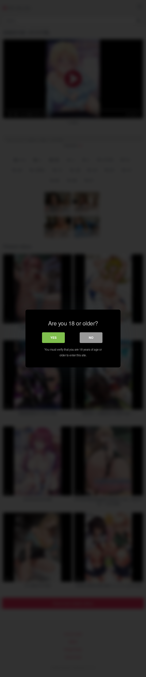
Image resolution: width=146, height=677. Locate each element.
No (91, 337)
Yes (53, 337)
